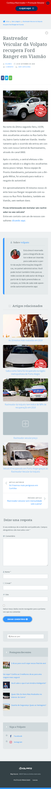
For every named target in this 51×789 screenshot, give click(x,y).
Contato (35, 780)
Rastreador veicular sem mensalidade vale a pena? (24, 501)
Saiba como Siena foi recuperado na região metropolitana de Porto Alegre (25, 372)
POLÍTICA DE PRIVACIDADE (22, 780)
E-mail (9, 583)
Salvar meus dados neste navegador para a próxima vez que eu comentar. (24, 610)
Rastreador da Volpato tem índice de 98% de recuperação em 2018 (25, 406)
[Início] (25, 768)
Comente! (10, 67)
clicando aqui (18, 220)
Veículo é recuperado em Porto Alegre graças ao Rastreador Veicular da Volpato (25, 470)
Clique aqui (25, 8)
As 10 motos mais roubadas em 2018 (25, 340)
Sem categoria (24, 67)
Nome (8, 572)
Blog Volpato (14, 774)
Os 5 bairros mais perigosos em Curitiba (23, 485)
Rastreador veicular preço (25, 438)
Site (7, 594)
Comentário (10, 536)
